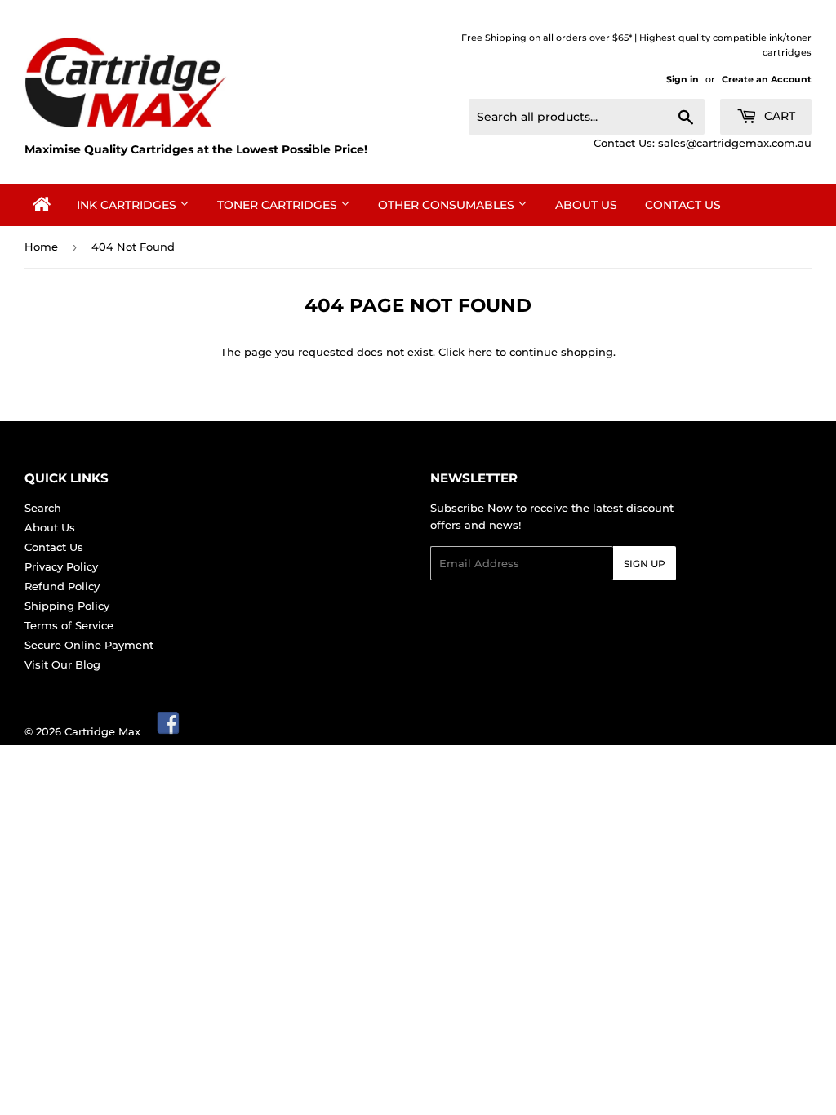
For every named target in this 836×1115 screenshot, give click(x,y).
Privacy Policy (61, 566)
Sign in (682, 79)
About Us (586, 205)
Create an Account (767, 79)
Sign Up (644, 564)
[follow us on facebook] (169, 731)
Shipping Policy (66, 605)
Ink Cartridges (128, 205)
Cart (778, 116)
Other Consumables (448, 205)
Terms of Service (68, 625)
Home (41, 246)
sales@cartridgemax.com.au (735, 142)
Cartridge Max (102, 731)
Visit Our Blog (62, 664)
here (480, 351)
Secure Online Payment (88, 644)
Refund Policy (62, 586)
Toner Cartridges (278, 205)
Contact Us (683, 205)
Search (42, 507)
